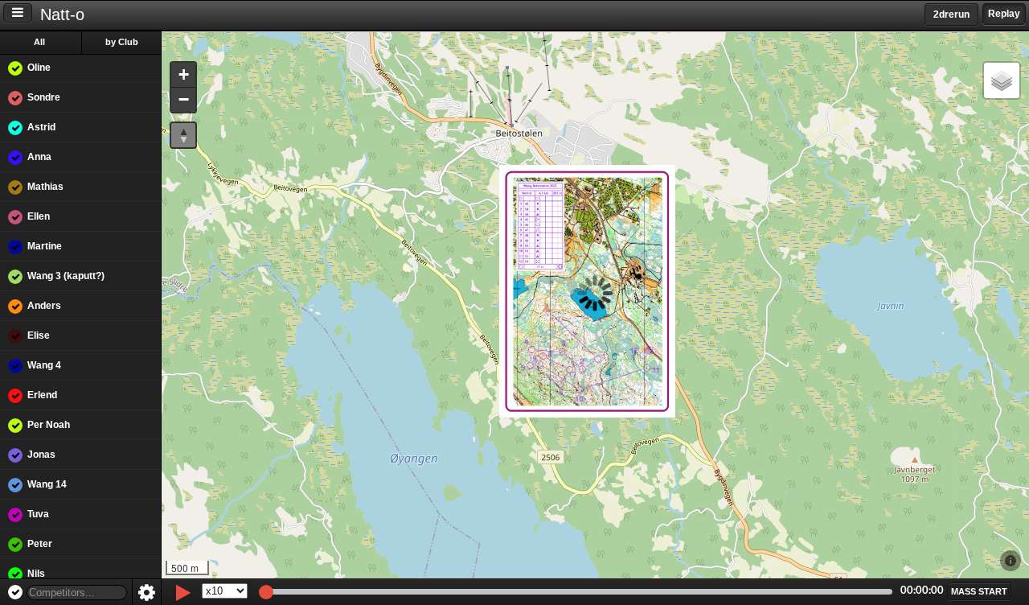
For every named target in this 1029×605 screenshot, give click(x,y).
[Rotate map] (183, 135)
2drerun (951, 14)
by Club (121, 42)
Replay (1004, 13)
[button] (183, 75)
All (39, 42)
